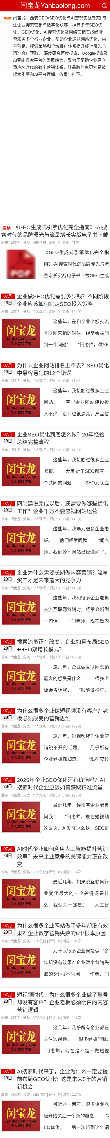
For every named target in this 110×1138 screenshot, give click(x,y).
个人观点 (39, 312)
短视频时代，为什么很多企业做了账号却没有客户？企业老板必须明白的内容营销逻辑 (62, 1002)
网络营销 (39, 243)
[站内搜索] (104, 5)
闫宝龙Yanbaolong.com (55, 5)
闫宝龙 (15, 243)
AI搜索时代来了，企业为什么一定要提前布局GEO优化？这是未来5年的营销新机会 (62, 1079)
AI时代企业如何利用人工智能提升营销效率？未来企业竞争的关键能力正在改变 (62, 856)
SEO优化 (39, 872)
